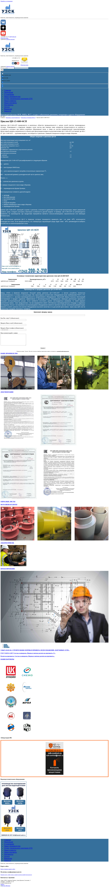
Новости (7, 111)
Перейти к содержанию (7, 1)
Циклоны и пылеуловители (13, 117)
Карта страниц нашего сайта (8, 869)
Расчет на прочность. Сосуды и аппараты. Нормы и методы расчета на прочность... (28, 656)
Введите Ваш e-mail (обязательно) (11, 323)
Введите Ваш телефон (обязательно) (12, 328)
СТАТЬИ (6, 646)
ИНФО (5, 644)
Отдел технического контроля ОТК (18, 99)
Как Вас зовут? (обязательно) (10, 318)
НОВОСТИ (6, 647)
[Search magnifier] (2, 70)
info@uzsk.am (12, 36)
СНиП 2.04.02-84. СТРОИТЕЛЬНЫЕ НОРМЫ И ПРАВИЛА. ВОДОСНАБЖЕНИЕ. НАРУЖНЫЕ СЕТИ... (35, 650)
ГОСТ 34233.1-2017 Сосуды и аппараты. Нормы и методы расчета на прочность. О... (28, 653)
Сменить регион (10, 39)
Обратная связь (4, 38)
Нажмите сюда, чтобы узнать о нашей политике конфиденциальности (16, 874)
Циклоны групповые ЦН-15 (28, 117)
